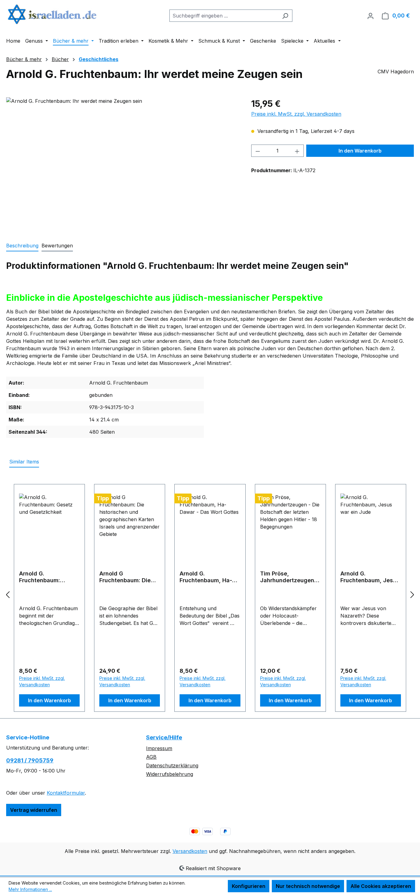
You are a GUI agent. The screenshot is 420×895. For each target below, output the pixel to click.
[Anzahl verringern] (257, 151)
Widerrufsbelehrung (169, 774)
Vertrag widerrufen (33, 810)
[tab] (22, 245)
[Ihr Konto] (370, 16)
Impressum (159, 748)
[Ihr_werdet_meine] (122, 163)
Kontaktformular (66, 793)
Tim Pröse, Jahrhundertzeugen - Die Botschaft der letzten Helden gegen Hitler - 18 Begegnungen (289, 577)
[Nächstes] (412, 594)
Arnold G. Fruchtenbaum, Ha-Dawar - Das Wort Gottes (206, 577)
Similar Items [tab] (24, 462)
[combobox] (223, 16)
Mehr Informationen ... (30, 889)
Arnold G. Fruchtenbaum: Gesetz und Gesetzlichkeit (39, 577)
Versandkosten (189, 851)
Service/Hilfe (164, 737)
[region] (122, 163)
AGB (151, 757)
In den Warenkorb (360, 151)
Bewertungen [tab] (57, 245)
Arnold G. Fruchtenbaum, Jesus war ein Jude (369, 577)
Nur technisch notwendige (308, 886)
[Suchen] (285, 16)
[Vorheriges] (7, 594)
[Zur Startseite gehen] (52, 14)
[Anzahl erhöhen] (297, 151)
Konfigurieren (248, 886)
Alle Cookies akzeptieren (381, 886)
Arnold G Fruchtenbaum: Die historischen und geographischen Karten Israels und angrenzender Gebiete (125, 577)
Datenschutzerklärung (172, 765)
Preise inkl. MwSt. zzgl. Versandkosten (296, 114)
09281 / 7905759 (29, 760)
